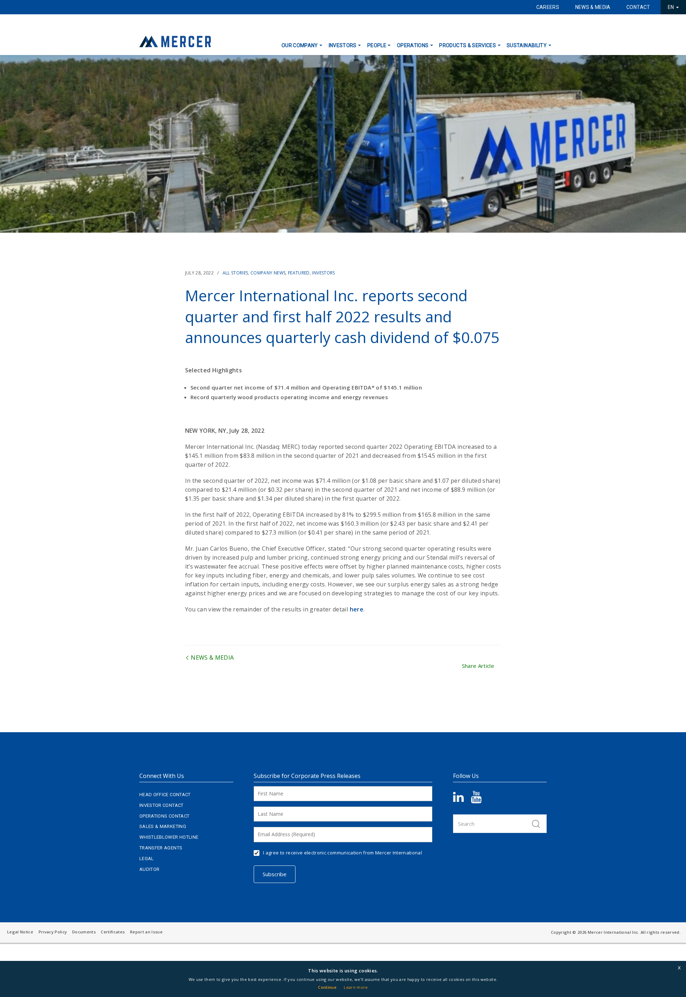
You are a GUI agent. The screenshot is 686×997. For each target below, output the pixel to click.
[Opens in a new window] (462, 799)
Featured (299, 273)
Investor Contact (161, 805)
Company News (267, 273)
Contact (638, 7)
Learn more (356, 987)
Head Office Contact (165, 794)
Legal (146, 858)
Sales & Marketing (162, 826)
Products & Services (467, 45)
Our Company (300, 45)
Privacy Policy (53, 931)
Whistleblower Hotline (168, 837)
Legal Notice (20, 931)
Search (536, 823)
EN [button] (671, 7)
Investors (343, 45)
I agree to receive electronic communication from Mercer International (342, 852)
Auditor (149, 869)
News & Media (593, 7)
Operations (413, 45)
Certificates (113, 931)
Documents (84, 931)
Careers (547, 7)
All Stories (235, 273)
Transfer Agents (160, 847)
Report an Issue (146, 931)
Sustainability (527, 45)
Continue (327, 987)
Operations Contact (164, 816)
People (376, 45)
